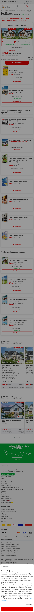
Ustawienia (29, 604)
